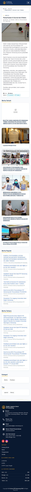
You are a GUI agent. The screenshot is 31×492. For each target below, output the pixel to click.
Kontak (3, 454)
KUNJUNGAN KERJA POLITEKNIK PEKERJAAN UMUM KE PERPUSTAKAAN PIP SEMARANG (15, 219)
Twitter (18, 95)
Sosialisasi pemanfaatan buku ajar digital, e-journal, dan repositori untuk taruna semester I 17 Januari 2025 (15, 362)
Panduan (12, 380)
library (12, 392)
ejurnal (6, 392)
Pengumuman (5, 452)
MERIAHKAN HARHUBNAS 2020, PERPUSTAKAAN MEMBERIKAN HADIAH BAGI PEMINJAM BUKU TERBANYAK (14, 194)
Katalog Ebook (5, 447)
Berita (10, 8)
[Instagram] (6, 441)
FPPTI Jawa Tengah (7, 465)
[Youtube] (3, 441)
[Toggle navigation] (28, 3)
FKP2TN (4, 460)
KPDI (3, 463)
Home (5, 8)
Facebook (11, 95)
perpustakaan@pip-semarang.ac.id (14, 425)
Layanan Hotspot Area (9, 145)
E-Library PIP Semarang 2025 (16, 488)
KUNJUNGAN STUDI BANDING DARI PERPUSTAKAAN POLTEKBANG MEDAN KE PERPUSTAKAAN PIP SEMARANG (15, 169)
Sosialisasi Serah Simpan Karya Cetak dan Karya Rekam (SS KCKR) (15, 243)
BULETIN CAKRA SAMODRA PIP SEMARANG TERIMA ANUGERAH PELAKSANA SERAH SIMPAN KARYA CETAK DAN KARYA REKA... (15, 122)
